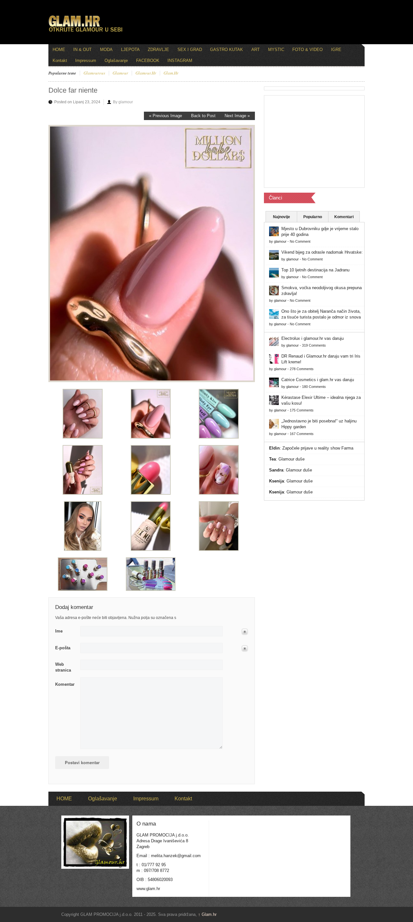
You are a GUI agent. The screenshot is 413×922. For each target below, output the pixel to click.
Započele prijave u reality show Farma (317, 448)
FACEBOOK (147, 60)
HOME (59, 49)
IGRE (336, 49)
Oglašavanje (116, 60)
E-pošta (62, 647)
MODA (106, 49)
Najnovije (281, 217)
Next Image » (237, 115)
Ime (59, 631)
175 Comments (302, 410)
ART (255, 49)
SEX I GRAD (189, 49)
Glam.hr (207, 914)
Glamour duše (291, 459)
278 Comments (302, 369)
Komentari (344, 217)
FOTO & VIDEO (307, 49)
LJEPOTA (130, 49)
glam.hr (171, 73)
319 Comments (314, 345)
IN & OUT (82, 49)
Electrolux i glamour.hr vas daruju (312, 338)
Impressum (85, 60)
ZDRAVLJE (158, 49)
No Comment (300, 241)
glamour (120, 73)
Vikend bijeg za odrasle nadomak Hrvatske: (322, 252)
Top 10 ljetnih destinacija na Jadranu (315, 270)
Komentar (65, 684)
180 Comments (314, 387)
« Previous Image (165, 115)
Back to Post (203, 115)
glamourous (94, 73)
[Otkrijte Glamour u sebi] (85, 31)
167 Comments (302, 434)
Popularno (312, 217)
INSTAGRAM (179, 60)
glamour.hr (146, 73)
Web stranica (63, 667)
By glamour (123, 102)
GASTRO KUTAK (226, 49)
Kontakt (60, 60)
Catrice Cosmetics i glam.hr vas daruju (317, 379)
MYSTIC (276, 49)
